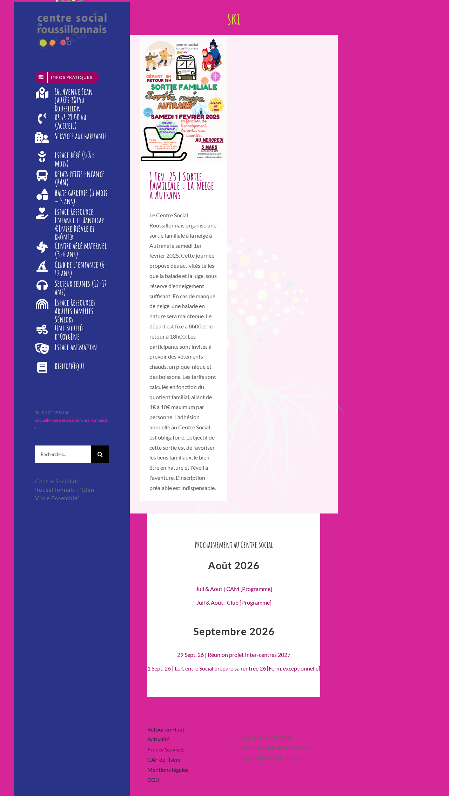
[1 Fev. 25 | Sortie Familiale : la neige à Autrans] (184, 100)
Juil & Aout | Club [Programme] (234, 602)
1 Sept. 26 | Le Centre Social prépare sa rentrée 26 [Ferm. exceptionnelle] (233, 668)
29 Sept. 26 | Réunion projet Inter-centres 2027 (233, 654)
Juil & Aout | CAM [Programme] (234, 588)
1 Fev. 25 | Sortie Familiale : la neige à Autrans (181, 185)
